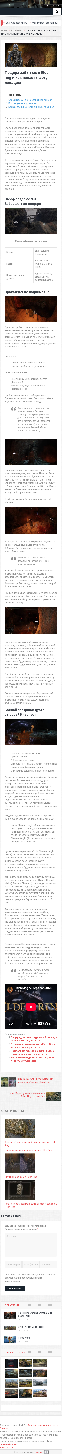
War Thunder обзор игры (24, 22)
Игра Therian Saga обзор (31, 1327)
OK (46, 1452)
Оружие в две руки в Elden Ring (21, 1177)
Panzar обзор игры (51, 22)
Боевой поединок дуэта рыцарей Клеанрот (31, 107)
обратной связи (8, 1444)
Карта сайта (6, 1447)
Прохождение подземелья (22, 103)
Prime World (24, 1337)
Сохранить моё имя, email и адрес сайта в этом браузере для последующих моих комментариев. (30, 1277)
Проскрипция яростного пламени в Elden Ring (28, 1150)
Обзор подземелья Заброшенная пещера (30, 100)
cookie (38, 1452)
